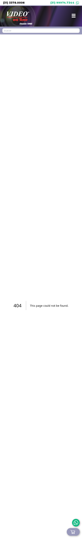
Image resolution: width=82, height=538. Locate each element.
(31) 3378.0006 (14, 2)
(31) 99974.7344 (62, 2)
